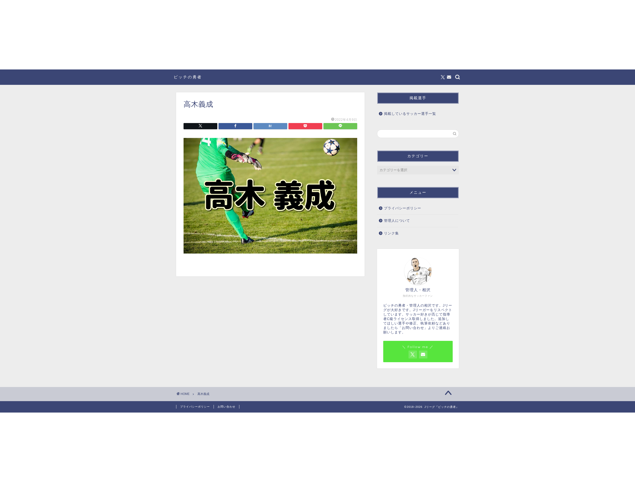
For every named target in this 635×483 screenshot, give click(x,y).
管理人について (397, 221)
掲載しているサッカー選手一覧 (410, 114)
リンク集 (391, 233)
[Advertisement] (317, 34)
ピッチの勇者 (188, 76)
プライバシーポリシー (402, 208)
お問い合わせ (226, 406)
